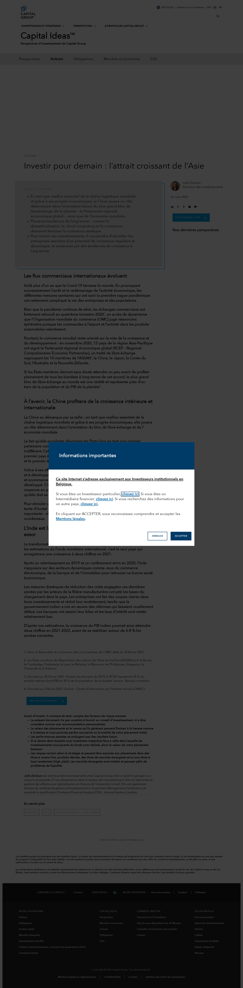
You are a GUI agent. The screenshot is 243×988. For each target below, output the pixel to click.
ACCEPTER (181, 536)
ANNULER (157, 536)
